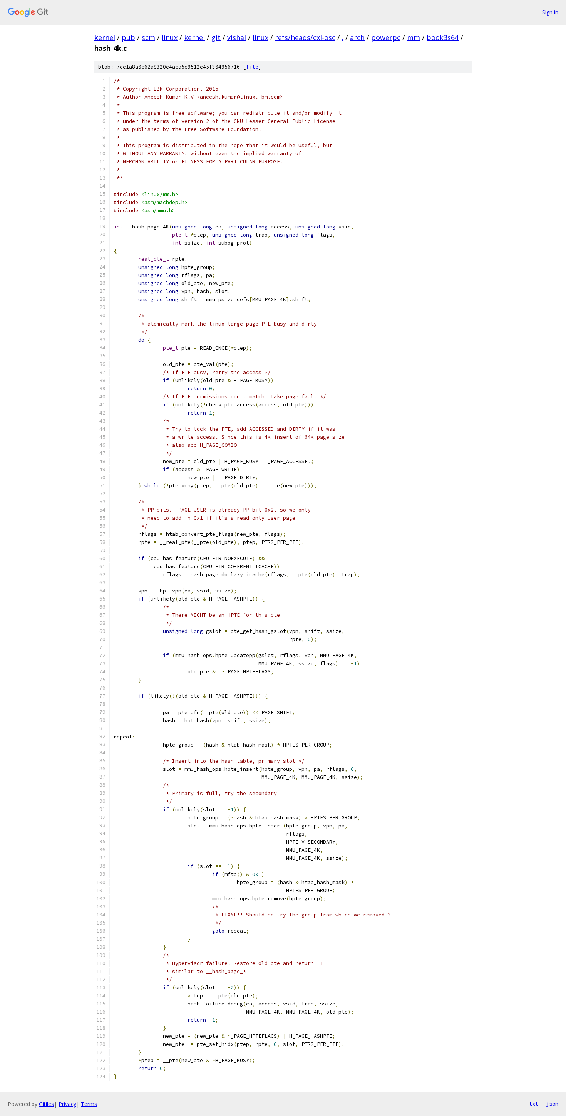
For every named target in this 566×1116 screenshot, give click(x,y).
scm (148, 37)
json (552, 1103)
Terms (89, 1104)
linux (170, 37)
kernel (104, 37)
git (216, 37)
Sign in (550, 12)
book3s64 (443, 37)
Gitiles (46, 1104)
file (252, 67)
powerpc (385, 37)
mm (413, 37)
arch (357, 37)
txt (533, 1103)
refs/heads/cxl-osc (305, 37)
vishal (236, 37)
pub (128, 37)
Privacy (67, 1104)
